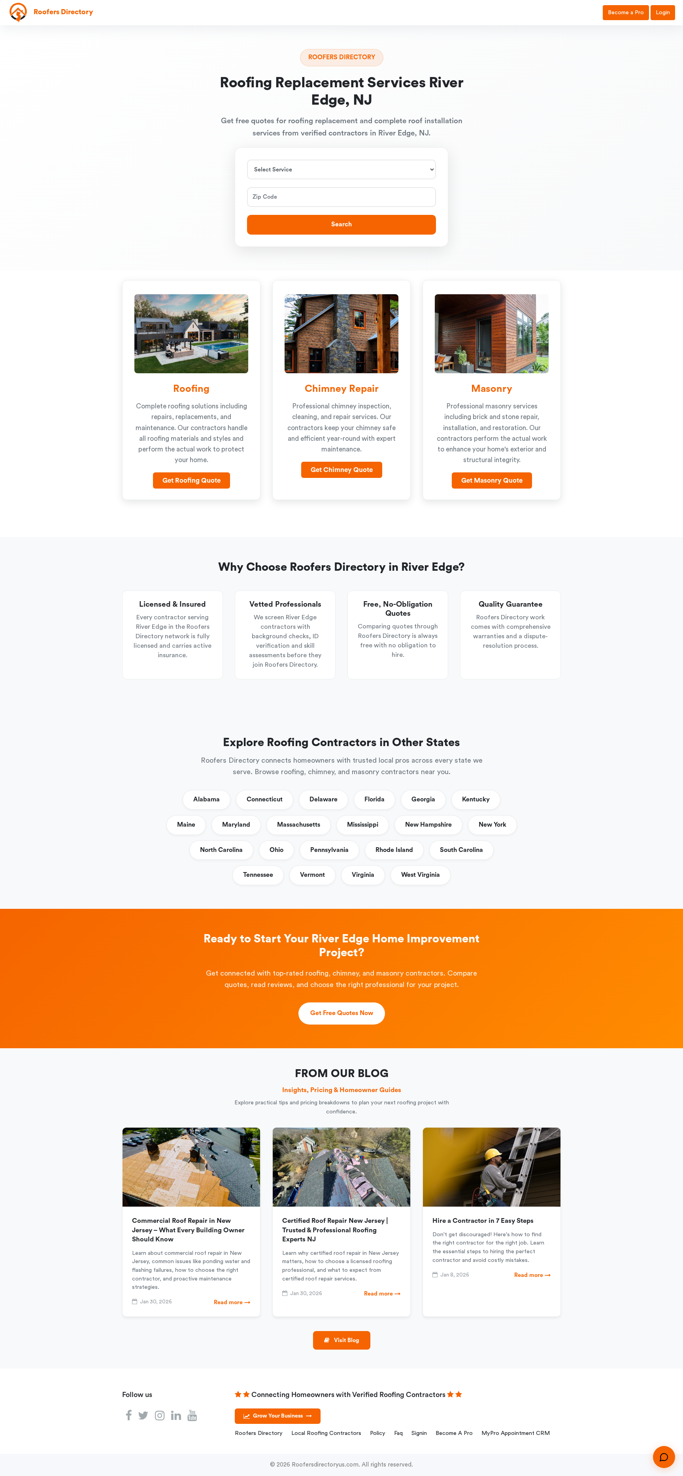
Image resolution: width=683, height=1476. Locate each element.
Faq (398, 1433)
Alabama (206, 799)
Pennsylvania (329, 850)
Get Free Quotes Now (341, 1013)
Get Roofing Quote (191, 480)
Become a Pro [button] (626, 12)
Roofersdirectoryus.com (325, 1465)
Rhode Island (394, 850)
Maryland (236, 825)
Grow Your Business (282, 1416)
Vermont (312, 875)
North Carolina (221, 850)
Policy (377, 1433)
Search (341, 224)
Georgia (423, 799)
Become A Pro (454, 1433)
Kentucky (476, 799)
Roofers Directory (259, 1433)
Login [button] (663, 12)
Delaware (323, 799)
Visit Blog (345, 1340)
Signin (419, 1433)
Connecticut (265, 799)
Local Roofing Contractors (326, 1433)
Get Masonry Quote (492, 480)
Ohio (276, 850)
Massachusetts (298, 825)
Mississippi (362, 825)
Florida (374, 799)
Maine (186, 825)
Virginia (363, 875)
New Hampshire (428, 825)
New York (492, 825)
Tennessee (258, 875)
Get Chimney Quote (342, 469)
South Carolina (461, 850)
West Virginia (420, 875)
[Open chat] (664, 1457)
